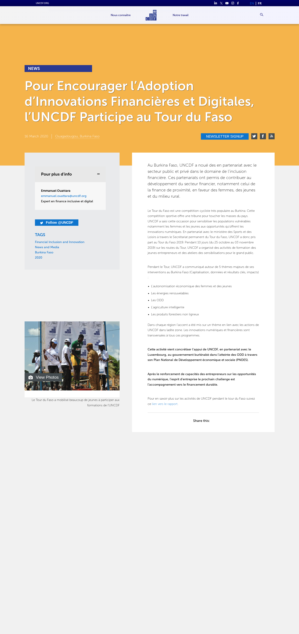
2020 (38, 257)
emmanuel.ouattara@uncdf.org (64, 196)
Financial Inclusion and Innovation (59, 242)
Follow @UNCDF (59, 222)
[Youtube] (227, 3)
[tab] (70, 174)
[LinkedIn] (216, 3)
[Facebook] (238, 3)
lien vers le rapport (165, 404)
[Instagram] (233, 3)
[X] (221, 3)
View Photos (47, 377)
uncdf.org (42, 3)
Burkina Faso (44, 252)
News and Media (47, 247)
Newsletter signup (224, 136)
